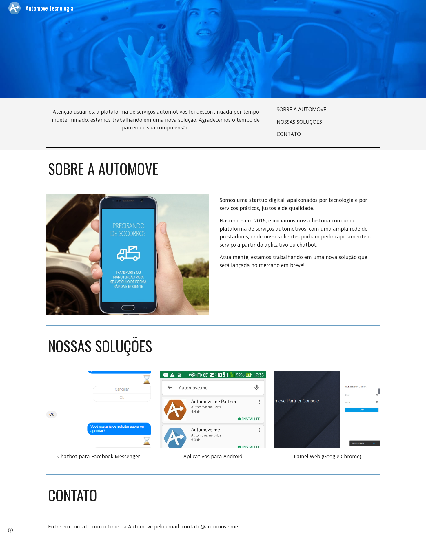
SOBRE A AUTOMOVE (301, 109)
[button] (10, 530)
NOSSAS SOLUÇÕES (299, 121)
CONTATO (289, 133)
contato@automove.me (210, 526)
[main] (156, 119)
